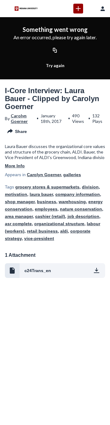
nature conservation (81, 209)
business (46, 201)
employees (46, 209)
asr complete (18, 223)
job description (83, 216)
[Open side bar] (7, 8)
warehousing (72, 201)
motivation (16, 194)
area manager (19, 216)
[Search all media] (90, 8)
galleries (72, 174)
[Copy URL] (55, 50)
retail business (42, 231)
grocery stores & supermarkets (47, 186)
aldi (64, 231)
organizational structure (59, 223)
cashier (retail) (50, 216)
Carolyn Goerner (19, 118)
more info (15, 165)
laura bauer (41, 194)
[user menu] (103, 8)
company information (77, 194)
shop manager (20, 201)
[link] (78, 8)
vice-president (39, 238)
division (90, 186)
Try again (55, 65)
